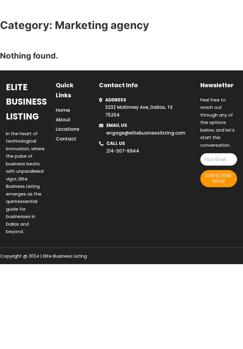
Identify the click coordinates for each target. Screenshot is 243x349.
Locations (198, 11)
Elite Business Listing (26, 101)
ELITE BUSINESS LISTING (55, 11)
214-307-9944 (122, 151)
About (63, 119)
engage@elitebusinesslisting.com (146, 133)
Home (172, 11)
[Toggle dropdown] (238, 11)
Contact (66, 138)
